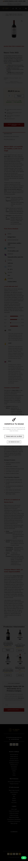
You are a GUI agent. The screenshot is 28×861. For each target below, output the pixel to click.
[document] (14, 430)
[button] (24, 857)
